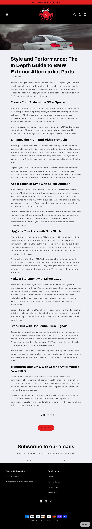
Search (50, 477)
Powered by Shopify (55, 521)
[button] (7, 14)
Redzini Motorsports (42, 521)
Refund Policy (53, 492)
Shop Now (46, 428)
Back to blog (47, 415)
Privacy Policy (53, 487)
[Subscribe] (64, 460)
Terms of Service (54, 482)
